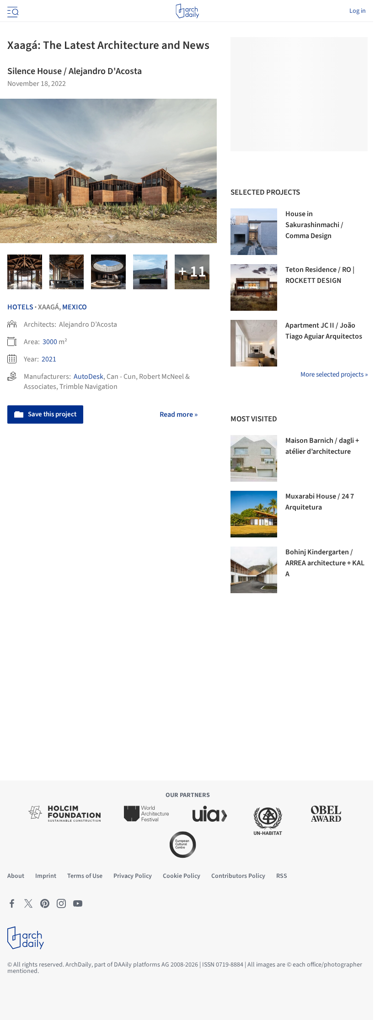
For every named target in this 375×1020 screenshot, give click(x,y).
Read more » (179, 414)
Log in (357, 11)
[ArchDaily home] (187, 11)
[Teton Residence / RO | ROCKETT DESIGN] (253, 287)
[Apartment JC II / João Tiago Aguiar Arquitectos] (253, 343)
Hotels (20, 307)
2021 (49, 359)
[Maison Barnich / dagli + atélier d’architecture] (253, 458)
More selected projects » (334, 374)
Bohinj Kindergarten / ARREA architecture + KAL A (324, 563)
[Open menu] (11, 11)
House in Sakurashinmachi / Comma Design (314, 225)
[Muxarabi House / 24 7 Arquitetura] (253, 514)
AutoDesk (88, 377)
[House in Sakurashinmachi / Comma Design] (253, 231)
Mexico (74, 307)
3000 (50, 342)
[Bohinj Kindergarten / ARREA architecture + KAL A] (253, 570)
